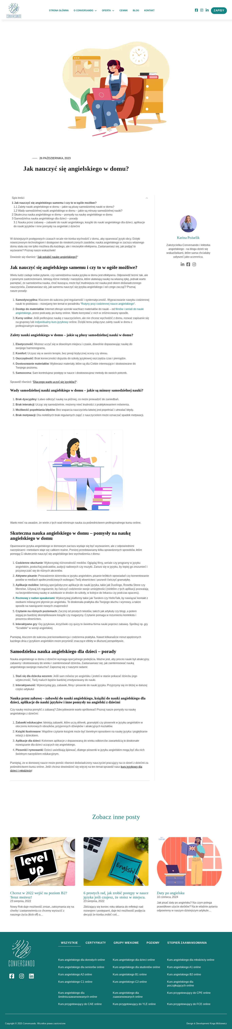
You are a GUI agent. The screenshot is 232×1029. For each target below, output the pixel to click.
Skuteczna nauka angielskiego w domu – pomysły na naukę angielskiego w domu (63, 214)
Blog (136, 10)
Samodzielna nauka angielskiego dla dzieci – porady (46, 218)
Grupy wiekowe (126, 942)
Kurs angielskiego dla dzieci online (134, 959)
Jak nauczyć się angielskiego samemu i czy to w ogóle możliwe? (55, 202)
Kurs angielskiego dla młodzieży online (190, 959)
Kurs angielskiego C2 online (130, 981)
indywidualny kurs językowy (51, 322)
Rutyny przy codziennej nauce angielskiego (107, 303)
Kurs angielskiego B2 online (184, 974)
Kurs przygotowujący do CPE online (189, 992)
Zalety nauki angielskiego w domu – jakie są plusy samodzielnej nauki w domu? (66, 206)
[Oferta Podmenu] (113, 11)
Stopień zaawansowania (187, 942)
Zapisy (219, 10)
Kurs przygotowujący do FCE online (188, 1004)
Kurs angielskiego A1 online (184, 967)
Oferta (106, 10)
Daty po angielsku (170, 893)
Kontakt (149, 10)
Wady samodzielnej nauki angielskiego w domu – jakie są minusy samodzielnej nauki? (70, 210)
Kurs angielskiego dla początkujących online (180, 983)
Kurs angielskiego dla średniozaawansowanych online (77, 994)
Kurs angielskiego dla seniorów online (81, 967)
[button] (80, 198)
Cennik (123, 10)
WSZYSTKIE (69, 942)
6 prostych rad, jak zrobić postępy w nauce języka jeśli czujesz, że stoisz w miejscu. (116, 895)
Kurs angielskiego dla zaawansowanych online (128, 994)
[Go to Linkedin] (207, 11)
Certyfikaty (96, 942)
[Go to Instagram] (201, 11)
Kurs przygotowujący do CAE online (80, 1004)
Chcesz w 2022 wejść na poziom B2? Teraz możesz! (38, 895)
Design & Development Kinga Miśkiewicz (206, 1023)
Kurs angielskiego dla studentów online (136, 967)
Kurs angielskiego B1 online (130, 974)
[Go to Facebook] (188, 264)
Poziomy (153, 942)
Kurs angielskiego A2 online (75, 974)
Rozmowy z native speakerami (35, 598)
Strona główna (59, 10)
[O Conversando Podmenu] (96, 11)
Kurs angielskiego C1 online (75, 981)
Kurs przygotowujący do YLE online (134, 1004)
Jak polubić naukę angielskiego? (57, 257)
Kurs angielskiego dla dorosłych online (81, 959)
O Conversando (83, 10)
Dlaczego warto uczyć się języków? (54, 381)
